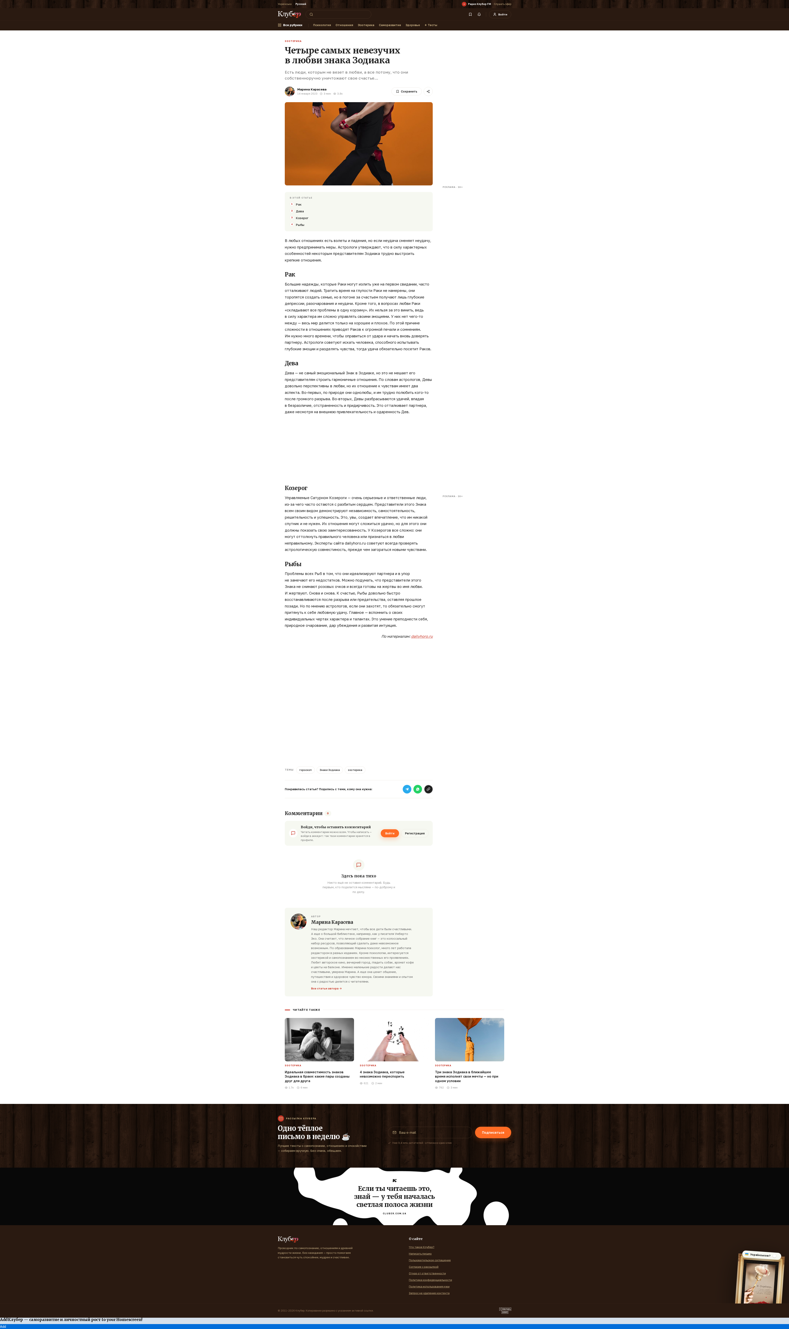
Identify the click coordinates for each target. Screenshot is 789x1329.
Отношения (344, 25)
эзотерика (355, 769)
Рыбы (300, 225)
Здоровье (413, 25)
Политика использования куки (429, 1286)
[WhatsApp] (417, 789)
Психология (322, 25)
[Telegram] (407, 789)
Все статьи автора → (326, 988)
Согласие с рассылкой (423, 1266)
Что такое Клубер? (421, 1247)
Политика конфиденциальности (430, 1280)
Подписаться (493, 1132)
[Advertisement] (359, 448)
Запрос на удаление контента (429, 1293)
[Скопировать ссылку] (428, 789)
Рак (299, 204)
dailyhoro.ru (422, 636)
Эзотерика (366, 25)
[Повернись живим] (505, 1310)
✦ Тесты (430, 25)
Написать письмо (420, 1253)
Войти (389, 833)
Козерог (302, 218)
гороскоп (305, 769)
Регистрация (415, 833)
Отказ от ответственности (427, 1273)
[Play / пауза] (464, 4)
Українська (285, 4)
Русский (300, 4)
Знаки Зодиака (330, 769)
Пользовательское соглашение (430, 1260)
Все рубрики (292, 25)
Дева (300, 211)
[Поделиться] (428, 91)
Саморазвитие (390, 25)
